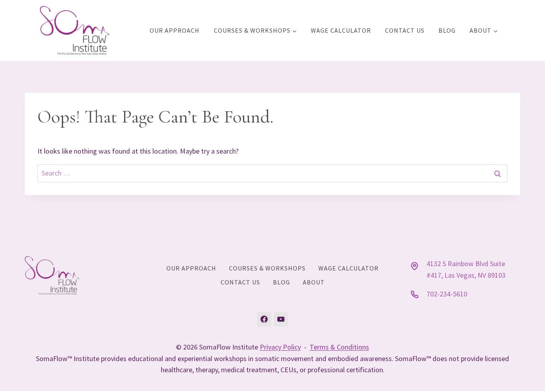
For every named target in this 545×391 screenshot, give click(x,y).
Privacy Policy (280, 347)
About (314, 282)
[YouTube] (281, 319)
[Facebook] (264, 319)
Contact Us (405, 30)
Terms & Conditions (339, 347)
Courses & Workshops (267, 268)
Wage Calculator (341, 30)
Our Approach (174, 30)
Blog (447, 30)
